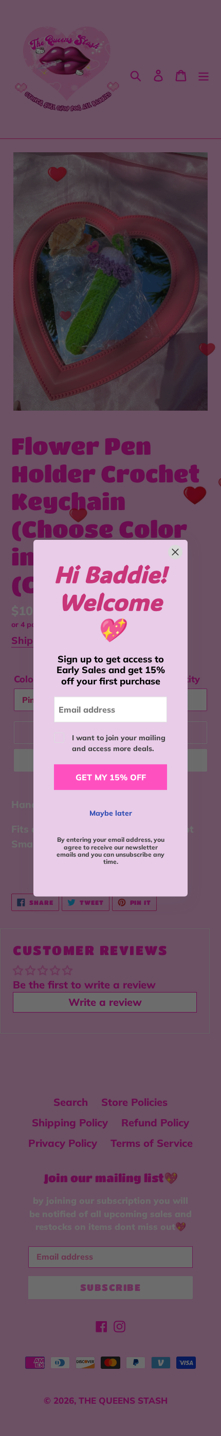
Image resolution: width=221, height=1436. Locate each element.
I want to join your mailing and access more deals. (118, 743)
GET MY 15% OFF (111, 777)
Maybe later (110, 813)
